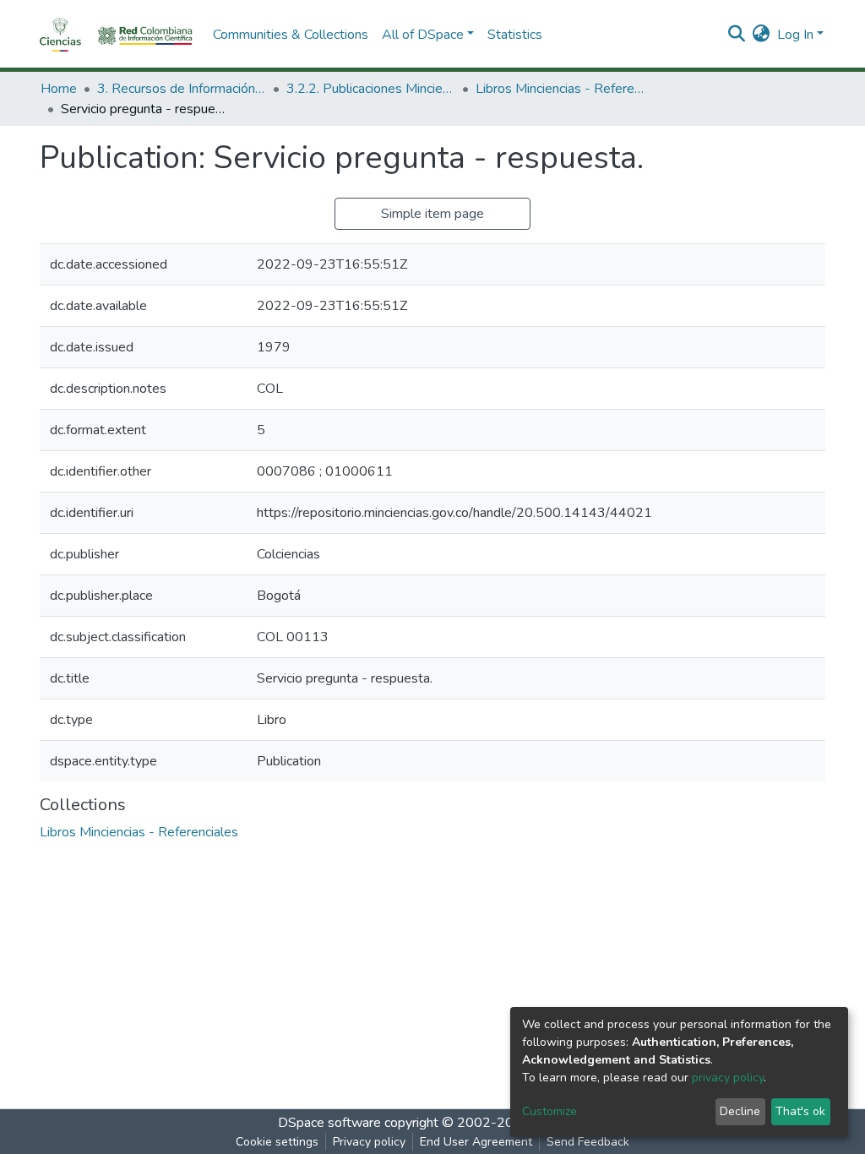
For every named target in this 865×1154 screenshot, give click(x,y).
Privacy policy (369, 1142)
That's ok (800, 1111)
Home (59, 88)
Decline (740, 1111)
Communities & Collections (290, 34)
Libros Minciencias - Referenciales (560, 88)
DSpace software (329, 1122)
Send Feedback (588, 1142)
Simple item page (432, 213)
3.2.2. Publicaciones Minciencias (370, 88)
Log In (795, 34)
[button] (761, 34)
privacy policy (728, 1078)
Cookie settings (277, 1142)
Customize (549, 1111)
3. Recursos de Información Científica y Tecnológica (181, 88)
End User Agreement (476, 1142)
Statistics (514, 34)
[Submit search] (737, 34)
